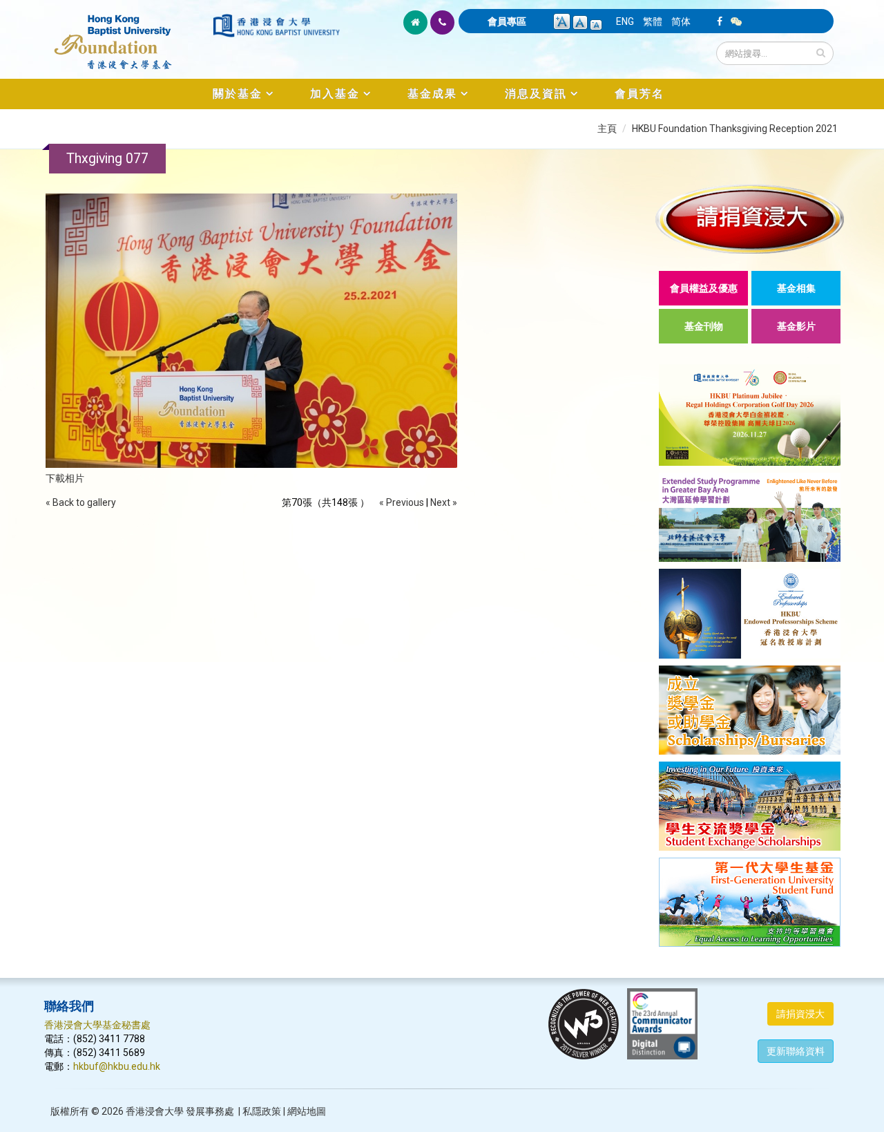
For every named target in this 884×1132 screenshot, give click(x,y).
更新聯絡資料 (796, 1051)
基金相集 (796, 288)
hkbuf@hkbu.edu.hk (116, 1066)
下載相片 (65, 478)
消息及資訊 (536, 93)
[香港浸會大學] (276, 25)
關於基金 (237, 93)
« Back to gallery (81, 502)
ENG (625, 21)
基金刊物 (703, 326)
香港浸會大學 (155, 1111)
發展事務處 (210, 1111)
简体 (681, 21)
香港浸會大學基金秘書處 (97, 1024)
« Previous (401, 502)
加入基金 (335, 93)
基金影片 (796, 326)
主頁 (607, 128)
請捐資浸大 (800, 1013)
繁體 (652, 21)
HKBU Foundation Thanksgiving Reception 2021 (735, 128)
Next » (443, 502)
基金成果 (432, 93)
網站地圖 (306, 1111)
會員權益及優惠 (704, 288)
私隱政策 (261, 1111)
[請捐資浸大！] (749, 219)
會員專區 (507, 21)
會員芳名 (639, 93)
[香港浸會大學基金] (127, 34)
